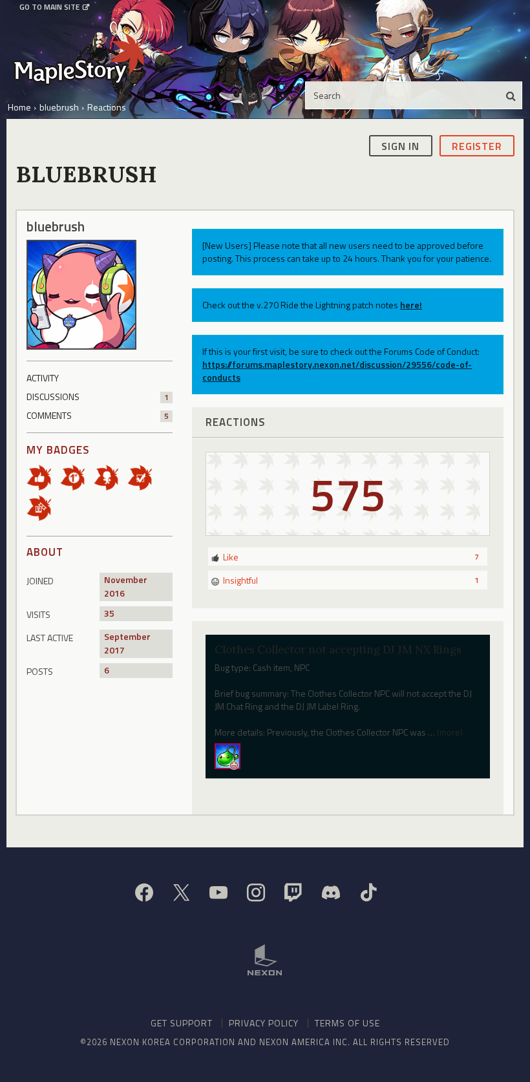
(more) (450, 732)
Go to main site (49, 7)
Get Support (182, 1023)
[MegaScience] (227, 754)
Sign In (400, 146)
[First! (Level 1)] (77, 476)
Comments (97, 415)
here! (411, 305)
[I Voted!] (144, 476)
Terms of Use (347, 1023)
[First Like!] (43, 476)
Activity (42, 378)
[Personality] (110, 476)
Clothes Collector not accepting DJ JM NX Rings (338, 649)
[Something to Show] (43, 507)
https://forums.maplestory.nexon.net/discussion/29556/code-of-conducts (337, 370)
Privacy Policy (264, 1023)
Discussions (97, 396)
